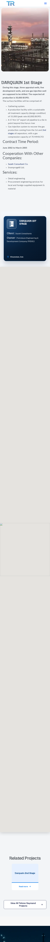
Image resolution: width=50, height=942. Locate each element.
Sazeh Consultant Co (18, 164)
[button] (45, 3)
